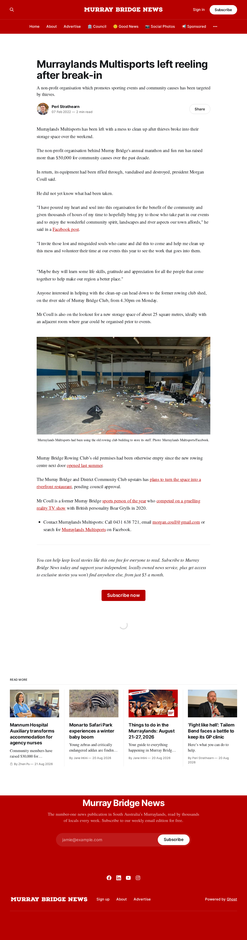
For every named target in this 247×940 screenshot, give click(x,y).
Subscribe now (123, 595)
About (51, 26)
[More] (215, 26)
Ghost (232, 899)
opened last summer (85, 465)
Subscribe (223, 9)
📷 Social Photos (160, 26)
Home (34, 26)
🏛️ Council (97, 26)
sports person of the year (124, 501)
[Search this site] (11, 9)
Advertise (72, 26)
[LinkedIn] (118, 877)
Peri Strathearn (66, 106)
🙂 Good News (125, 26)
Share (200, 109)
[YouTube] (128, 877)
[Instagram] (138, 877)
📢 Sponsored (194, 26)
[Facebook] (109, 877)
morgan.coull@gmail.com (176, 522)
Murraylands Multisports (84, 529)
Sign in (199, 9)
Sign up (103, 899)
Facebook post (66, 229)
